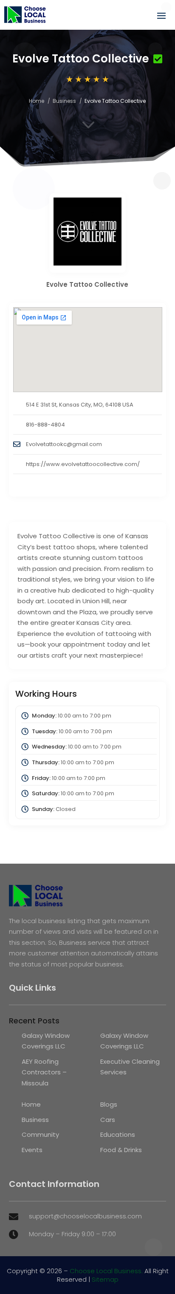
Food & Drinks (121, 1149)
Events (32, 1149)
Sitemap (105, 1279)
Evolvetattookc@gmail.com (64, 444)
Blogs (108, 1104)
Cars (107, 1119)
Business (64, 101)
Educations (117, 1134)
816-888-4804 (45, 425)
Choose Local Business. (106, 1270)
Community (40, 1134)
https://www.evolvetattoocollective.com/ (83, 464)
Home (36, 101)
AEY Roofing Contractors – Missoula (44, 1072)
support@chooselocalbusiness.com (85, 1216)
